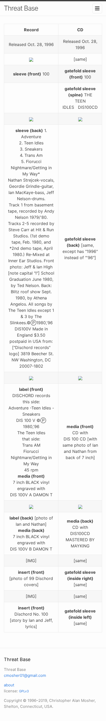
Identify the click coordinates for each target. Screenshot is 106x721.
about (9, 685)
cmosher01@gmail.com (25, 675)
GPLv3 (24, 691)
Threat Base (21, 8)
